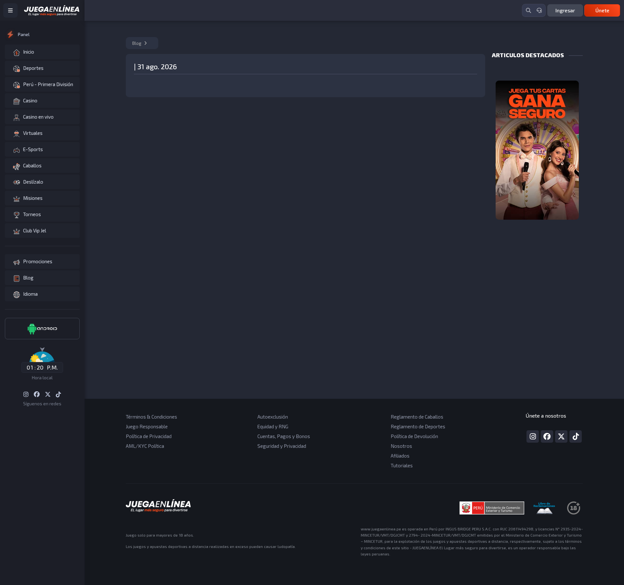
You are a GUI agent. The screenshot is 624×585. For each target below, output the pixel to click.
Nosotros (401, 446)
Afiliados (400, 456)
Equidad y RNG (272, 426)
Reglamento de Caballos (417, 417)
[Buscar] (528, 10)
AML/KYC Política (145, 446)
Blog (137, 43)
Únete (602, 10)
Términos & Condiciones (151, 417)
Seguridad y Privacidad (281, 446)
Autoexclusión (272, 417)
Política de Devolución (414, 436)
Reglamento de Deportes (418, 426)
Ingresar (565, 10)
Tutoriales (402, 465)
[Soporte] (539, 10)
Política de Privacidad (149, 436)
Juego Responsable (147, 426)
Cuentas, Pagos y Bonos (283, 436)
